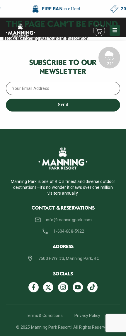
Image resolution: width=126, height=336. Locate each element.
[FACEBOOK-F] (33, 287)
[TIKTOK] (92, 287)
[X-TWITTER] (48, 287)
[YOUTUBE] (78, 287)
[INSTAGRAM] (63, 287)
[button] (115, 30)
